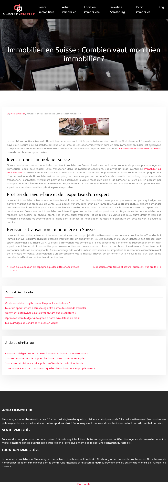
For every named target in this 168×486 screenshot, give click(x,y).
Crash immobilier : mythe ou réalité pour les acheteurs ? (37, 303)
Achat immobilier (69, 9)
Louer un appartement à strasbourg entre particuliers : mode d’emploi (45, 308)
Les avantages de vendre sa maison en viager (31, 323)
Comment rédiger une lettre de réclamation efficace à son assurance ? (46, 353)
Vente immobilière (46, 9)
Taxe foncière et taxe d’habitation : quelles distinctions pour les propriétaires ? (50, 368)
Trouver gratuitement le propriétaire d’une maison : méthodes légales (45, 358)
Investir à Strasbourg (117, 9)
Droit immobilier (143, 9)
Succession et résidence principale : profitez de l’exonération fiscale (44, 363)
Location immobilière (92, 9)
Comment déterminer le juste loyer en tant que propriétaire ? (40, 313)
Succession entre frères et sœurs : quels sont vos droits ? (125, 267)
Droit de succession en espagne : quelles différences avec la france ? (44, 268)
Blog (161, 7)
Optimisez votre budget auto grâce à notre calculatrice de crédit (42, 318)
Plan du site (84, 484)
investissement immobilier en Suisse (140, 148)
